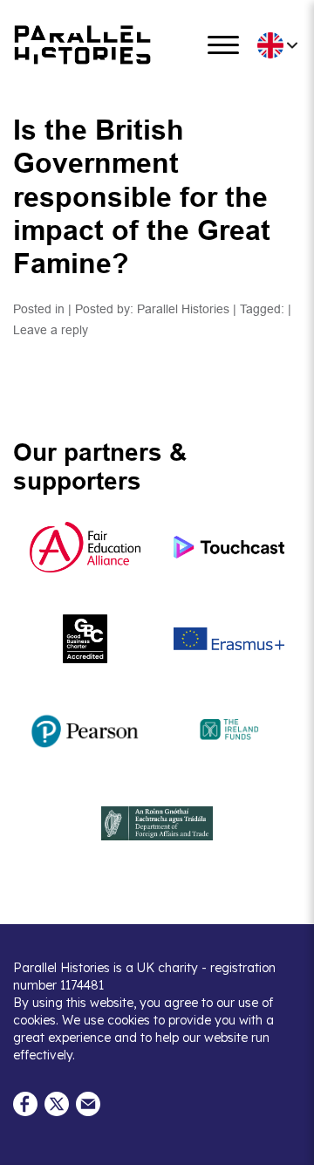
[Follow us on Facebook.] (25, 1103)
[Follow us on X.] (56, 1103)
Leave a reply (50, 330)
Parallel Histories (183, 309)
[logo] (83, 44)
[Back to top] (288, 1143)
